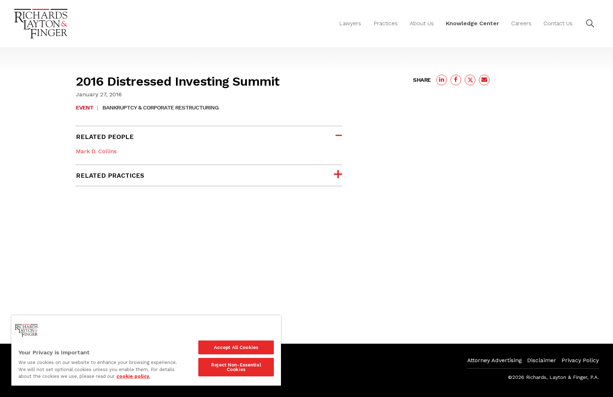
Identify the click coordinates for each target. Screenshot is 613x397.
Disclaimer (541, 360)
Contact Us (558, 23)
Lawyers (350, 23)
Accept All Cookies (236, 347)
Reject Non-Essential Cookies (236, 367)
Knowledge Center (472, 23)
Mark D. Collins (96, 151)
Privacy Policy (580, 360)
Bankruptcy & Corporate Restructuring (161, 107)
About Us (422, 23)
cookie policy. (133, 376)
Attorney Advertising (494, 360)
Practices (386, 23)
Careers (521, 23)
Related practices (110, 175)
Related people (105, 136)
